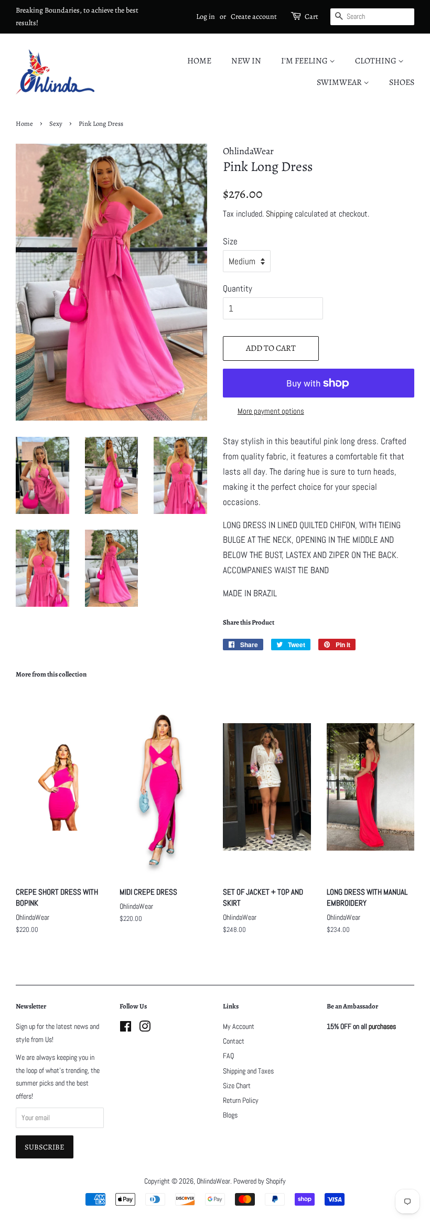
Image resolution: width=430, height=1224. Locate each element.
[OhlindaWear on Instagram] (144, 1028)
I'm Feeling (305, 61)
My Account (238, 1026)
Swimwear (340, 82)
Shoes (401, 82)
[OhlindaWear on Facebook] (126, 1028)
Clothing (376, 61)
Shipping (279, 213)
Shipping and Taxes (248, 1071)
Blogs (230, 1115)
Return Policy (241, 1100)
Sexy (55, 123)
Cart (311, 17)
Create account (254, 17)
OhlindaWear (213, 1181)
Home (199, 61)
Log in (205, 17)
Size (230, 241)
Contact (233, 1041)
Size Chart (237, 1085)
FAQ (228, 1055)
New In (246, 61)
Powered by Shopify (259, 1181)
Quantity (237, 288)
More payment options (271, 411)
